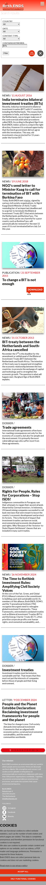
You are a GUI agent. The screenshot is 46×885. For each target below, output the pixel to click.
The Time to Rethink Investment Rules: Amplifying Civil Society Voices (21, 584)
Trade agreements (16, 427)
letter (27, 200)
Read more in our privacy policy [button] (13, 866)
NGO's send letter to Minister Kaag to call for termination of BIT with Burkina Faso (21, 191)
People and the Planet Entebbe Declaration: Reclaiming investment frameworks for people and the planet (20, 712)
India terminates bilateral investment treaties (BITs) (22, 101)
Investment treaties (18, 670)
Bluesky (10, 816)
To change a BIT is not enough (19, 282)
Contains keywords (13, 43)
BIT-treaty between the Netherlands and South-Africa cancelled (21, 346)
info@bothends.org (9, 799)
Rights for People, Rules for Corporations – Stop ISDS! (21, 495)
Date (5, 28)
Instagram (11, 808)
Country (7, 21)
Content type (10, 36)
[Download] (35, 294)
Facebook (11, 812)
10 (33, 750)
